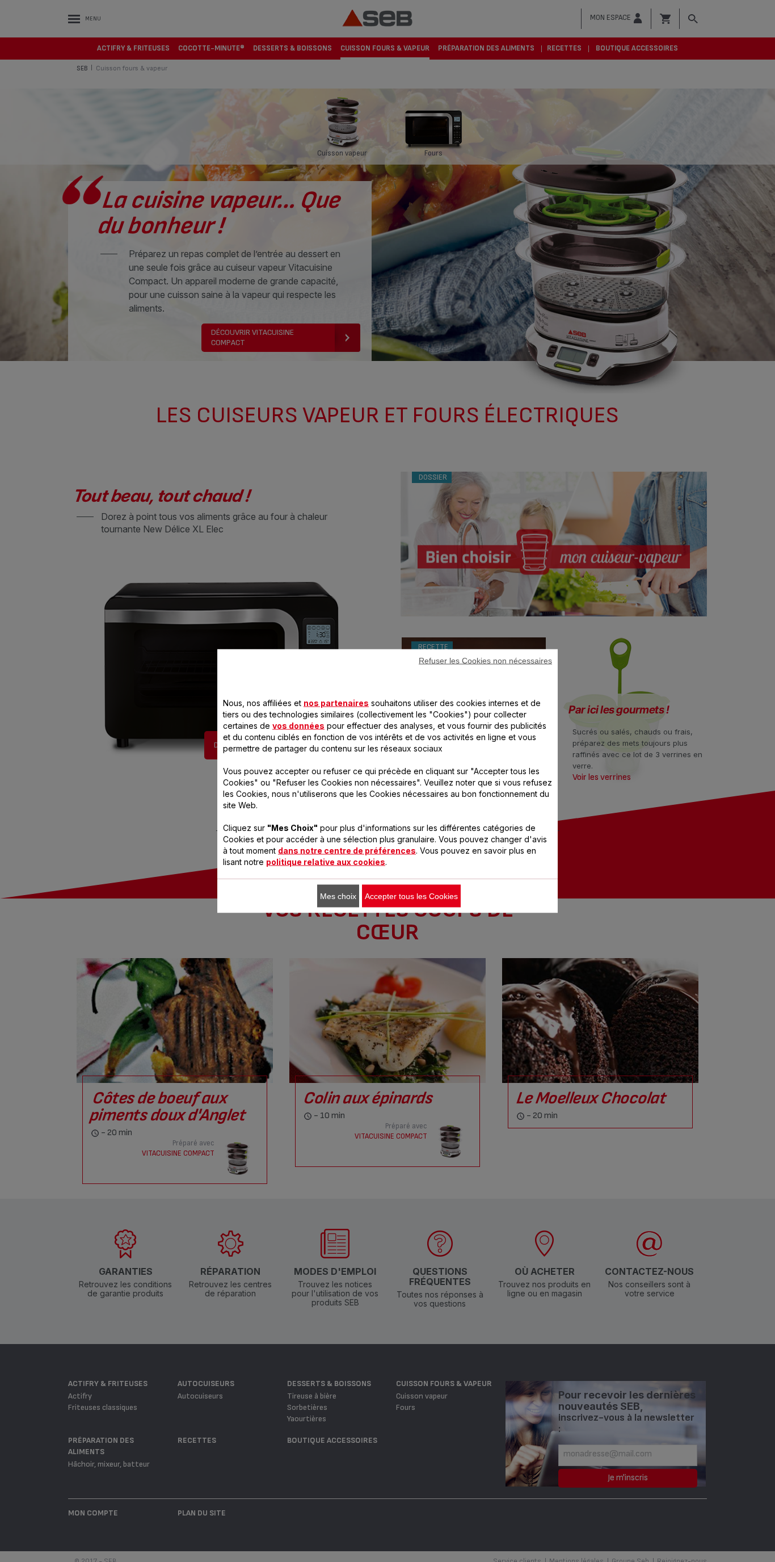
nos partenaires (336, 703)
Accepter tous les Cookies (411, 896)
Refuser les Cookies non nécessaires (485, 660)
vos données (298, 725)
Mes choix (338, 896)
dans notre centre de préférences (347, 850)
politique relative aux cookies (325, 862)
